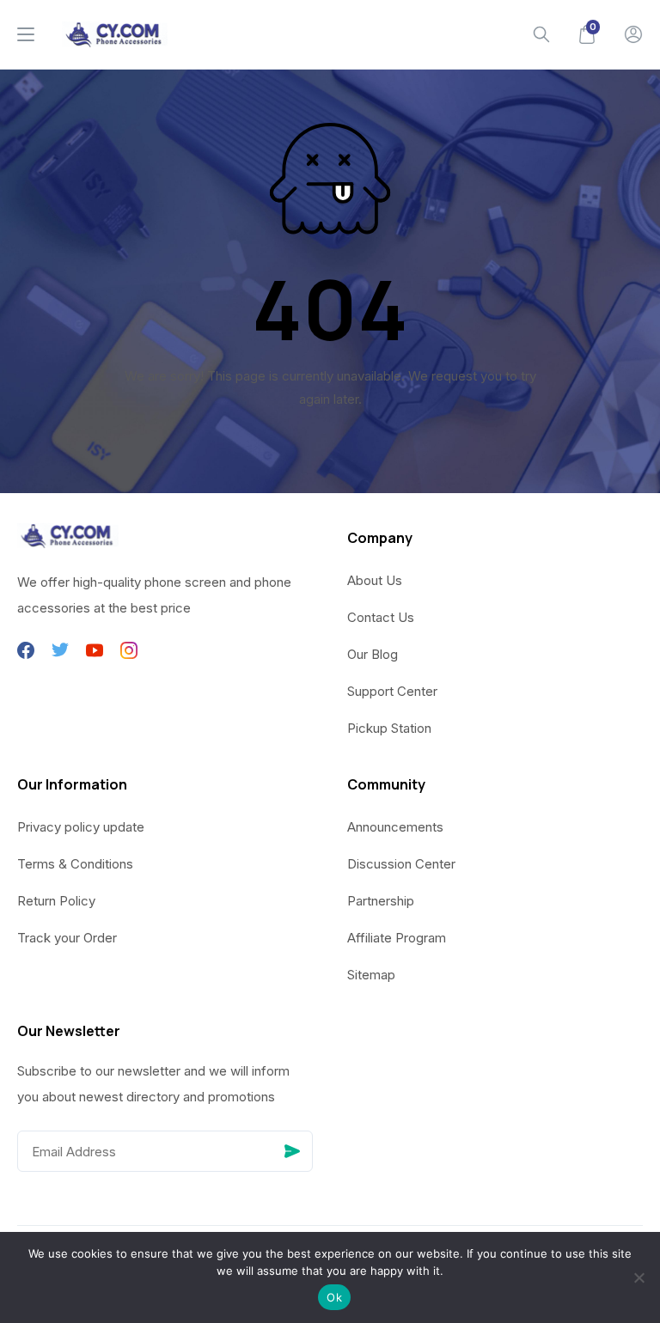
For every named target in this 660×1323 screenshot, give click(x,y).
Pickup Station (389, 728)
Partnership (380, 901)
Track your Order (67, 938)
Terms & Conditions (75, 864)
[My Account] (633, 34)
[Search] (541, 34)
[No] (638, 1277)
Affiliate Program (396, 938)
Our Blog (372, 654)
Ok (334, 1297)
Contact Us (380, 617)
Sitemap (371, 974)
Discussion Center (401, 864)
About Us (374, 580)
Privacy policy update (80, 827)
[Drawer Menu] (25, 34)
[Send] (292, 1151)
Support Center (392, 691)
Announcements (395, 827)
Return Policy (56, 901)
